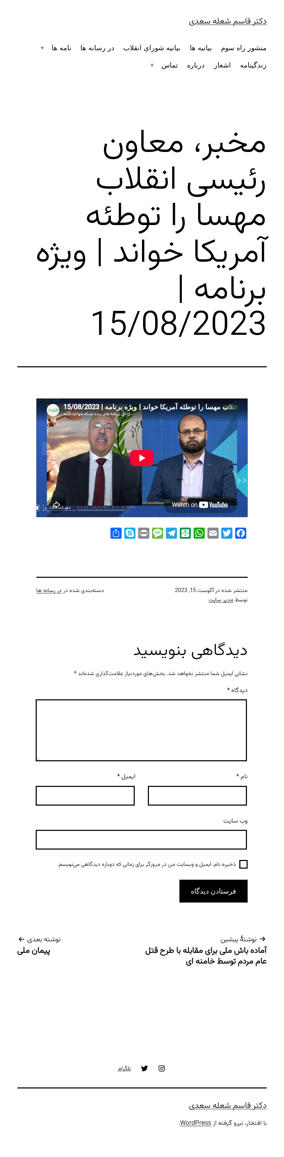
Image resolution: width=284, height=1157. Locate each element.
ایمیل (126, 777)
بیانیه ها (201, 48)
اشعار (222, 65)
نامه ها (61, 48)
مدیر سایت (220, 600)
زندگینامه (253, 65)
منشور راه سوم (244, 48)
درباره (196, 65)
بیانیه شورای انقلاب (151, 48)
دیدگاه (237, 691)
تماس (169, 65)
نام (242, 777)
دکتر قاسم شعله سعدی (228, 21)
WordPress (195, 1123)
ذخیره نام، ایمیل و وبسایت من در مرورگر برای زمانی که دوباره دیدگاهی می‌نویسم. (146, 864)
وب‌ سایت (235, 821)
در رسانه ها (97, 48)
